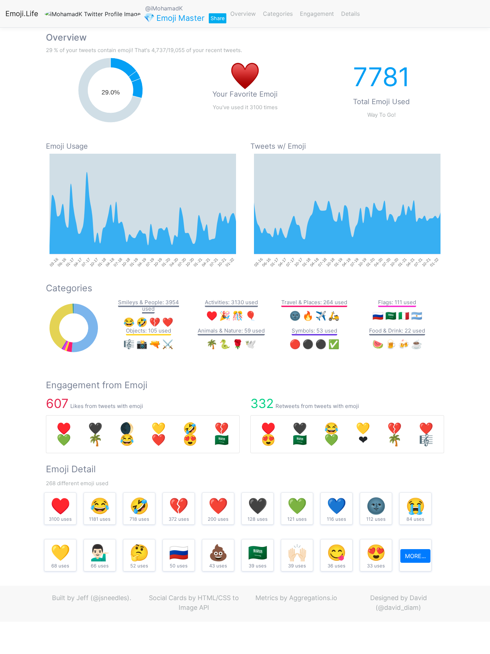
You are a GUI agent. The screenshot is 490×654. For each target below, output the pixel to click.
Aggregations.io (313, 598)
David (418, 598)
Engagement (317, 13)
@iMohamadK (164, 8)
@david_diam (398, 607)
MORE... (415, 556)
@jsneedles (110, 598)
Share (218, 18)
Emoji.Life (21, 13)
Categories (278, 13)
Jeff (82, 598)
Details (350, 13)
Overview (243, 13)
